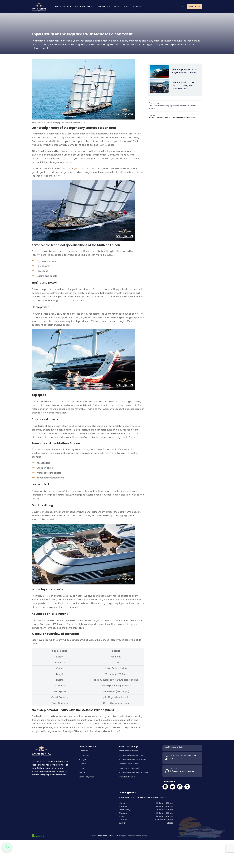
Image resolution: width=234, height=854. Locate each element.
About (117, 6)
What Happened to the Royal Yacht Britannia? (184, 71)
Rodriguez (83, 759)
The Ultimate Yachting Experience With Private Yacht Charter (172, 106)
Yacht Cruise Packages (129, 746)
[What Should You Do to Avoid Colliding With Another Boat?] (159, 85)
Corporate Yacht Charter (129, 764)
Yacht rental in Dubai (41, 761)
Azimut (82, 772)
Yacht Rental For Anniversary (131, 755)
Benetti (82, 768)
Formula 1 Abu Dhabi (127, 777)
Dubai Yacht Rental (87, 746)
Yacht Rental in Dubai (174, 747)
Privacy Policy (141, 836)
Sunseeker (83, 751)
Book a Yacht (194, 6)
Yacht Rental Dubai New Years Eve (133, 772)
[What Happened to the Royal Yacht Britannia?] (159, 71)
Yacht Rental (62, 6)
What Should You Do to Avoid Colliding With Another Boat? (184, 85)
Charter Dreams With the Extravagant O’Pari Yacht (172, 116)
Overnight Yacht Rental (129, 768)
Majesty (82, 764)
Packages (103, 6)
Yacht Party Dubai (84, 6)
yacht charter (81, 168)
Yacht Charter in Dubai (128, 751)
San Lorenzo (84, 755)
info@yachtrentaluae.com (182, 771)
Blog (127, 6)
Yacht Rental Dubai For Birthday (132, 759)
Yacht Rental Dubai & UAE (107, 836)
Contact (138, 6)
